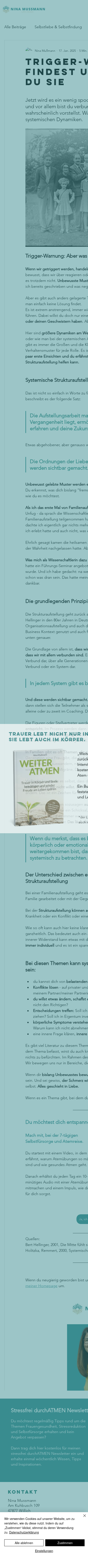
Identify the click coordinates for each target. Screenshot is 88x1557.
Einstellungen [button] (44, 1551)
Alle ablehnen (24, 1543)
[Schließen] (82, 1518)
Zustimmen (65, 1543)
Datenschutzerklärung (24, 1532)
